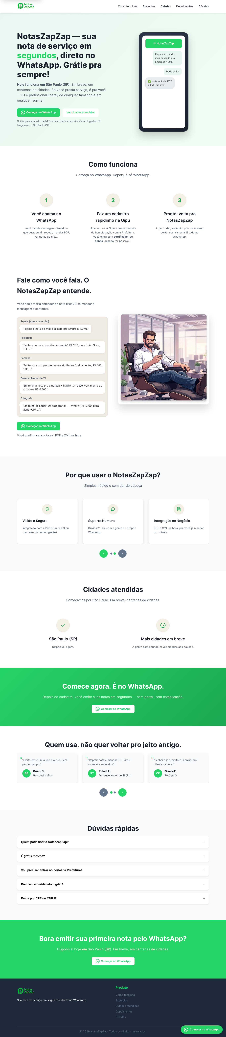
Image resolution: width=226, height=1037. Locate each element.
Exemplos (149, 6)
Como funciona (127, 6)
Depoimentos (184, 6)
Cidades (165, 6)
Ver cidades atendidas (81, 112)
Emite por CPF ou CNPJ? (113, 898)
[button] (111, 554)
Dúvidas (204, 6)
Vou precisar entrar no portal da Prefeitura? (113, 870)
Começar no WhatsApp (41, 112)
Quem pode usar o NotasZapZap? (113, 842)
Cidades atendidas (127, 1006)
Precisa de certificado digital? (113, 884)
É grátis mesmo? (113, 856)
